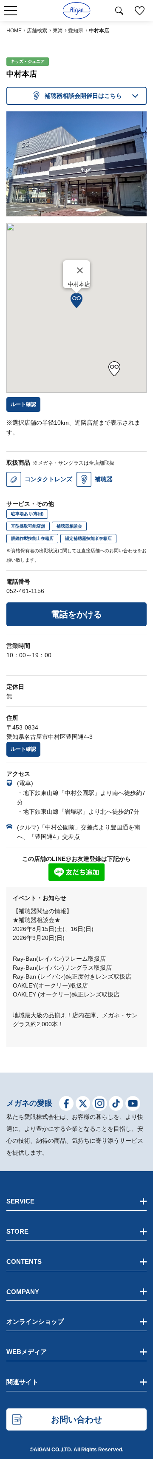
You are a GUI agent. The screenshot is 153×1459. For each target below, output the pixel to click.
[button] (76, 300)
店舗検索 (37, 31)
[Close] (80, 270)
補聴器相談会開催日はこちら (83, 95)
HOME (14, 31)
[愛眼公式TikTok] (116, 1104)
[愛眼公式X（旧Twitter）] (83, 1104)
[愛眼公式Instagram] (99, 1104)
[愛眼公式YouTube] (132, 1104)
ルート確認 (23, 749)
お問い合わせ (76, 1419)
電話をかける (76, 614)
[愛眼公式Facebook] (66, 1104)
